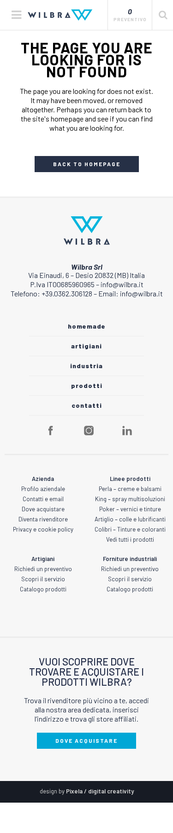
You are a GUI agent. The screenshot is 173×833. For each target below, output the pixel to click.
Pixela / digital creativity (100, 791)
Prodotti (86, 385)
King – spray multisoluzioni (130, 499)
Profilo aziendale (43, 488)
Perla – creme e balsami (130, 488)
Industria (86, 366)
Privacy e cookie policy (43, 529)
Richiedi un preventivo (43, 569)
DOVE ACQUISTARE (86, 740)
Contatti (87, 405)
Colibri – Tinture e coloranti (130, 529)
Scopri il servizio (43, 579)
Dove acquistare (43, 509)
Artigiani (86, 346)
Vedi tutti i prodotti (130, 539)
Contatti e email (43, 499)
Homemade (87, 326)
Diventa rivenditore (43, 519)
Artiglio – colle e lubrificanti (130, 519)
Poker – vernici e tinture (130, 509)
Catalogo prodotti (43, 589)
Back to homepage (86, 164)
